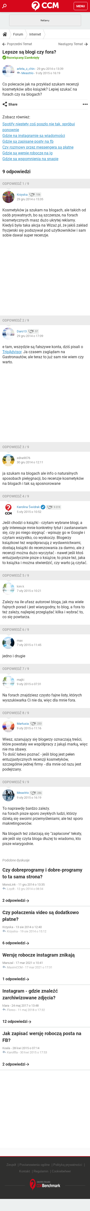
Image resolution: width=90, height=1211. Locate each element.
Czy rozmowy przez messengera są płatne (37, 147)
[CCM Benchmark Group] (45, 1185)
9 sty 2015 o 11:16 (29, 728)
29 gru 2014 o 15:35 (30, 199)
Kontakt (24, 1171)
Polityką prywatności (67, 1165)
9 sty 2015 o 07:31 (29, 684)
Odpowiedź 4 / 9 (15, 496)
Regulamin (41, 1171)
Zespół (11, 1165)
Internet (35, 34)
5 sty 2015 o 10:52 (29, 512)
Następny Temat (70, 44)
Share (13, 104)
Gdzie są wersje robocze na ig (27, 153)
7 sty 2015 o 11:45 (29, 645)
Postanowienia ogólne (34, 1165)
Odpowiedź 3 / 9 (15, 447)
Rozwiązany (15, 57)
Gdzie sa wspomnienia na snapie (30, 159)
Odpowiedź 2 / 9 (15, 320)
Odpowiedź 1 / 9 (15, 184)
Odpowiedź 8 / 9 (15, 713)
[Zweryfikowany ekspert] (43, 507)
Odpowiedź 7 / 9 (15, 669)
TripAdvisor (11, 352)
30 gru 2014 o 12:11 (30, 462)
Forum (18, 34)
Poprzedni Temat (19, 44)
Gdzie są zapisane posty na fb (28, 141)
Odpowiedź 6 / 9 (15, 629)
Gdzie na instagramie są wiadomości (33, 135)
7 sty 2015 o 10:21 (29, 591)
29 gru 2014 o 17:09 (30, 336)
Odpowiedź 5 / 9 (15, 575)
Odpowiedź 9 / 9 (15, 782)
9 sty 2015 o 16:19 (48, 73)
